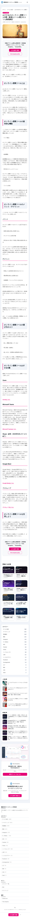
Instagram (5, 832)
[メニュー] (27, 2)
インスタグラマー (6, 855)
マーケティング (6, 822)
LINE (4, 852)
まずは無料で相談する (15, 795)
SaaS (3, 875)
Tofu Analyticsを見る (15, 54)
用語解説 (5, 825)
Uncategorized (6, 862)
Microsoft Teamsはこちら (9, 429)
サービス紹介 (10, 9)
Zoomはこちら (6, 399)
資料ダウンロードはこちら (15, 774)
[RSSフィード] (15, 907)
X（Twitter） (6, 835)
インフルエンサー (7, 849)
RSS (2, 887)
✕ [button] (20, 914)
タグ (3, 865)
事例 (4, 829)
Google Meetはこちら (8, 483)
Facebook (5, 858)
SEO (4, 839)
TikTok (4, 845)
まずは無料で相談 (15, 50)
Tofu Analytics (5, 901)
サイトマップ (4, 890)
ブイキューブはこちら (8, 507)
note (3, 872)
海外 (3, 868)
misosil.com (4, 898)
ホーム (4, 9)
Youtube (5, 842)
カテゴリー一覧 (5, 883)
